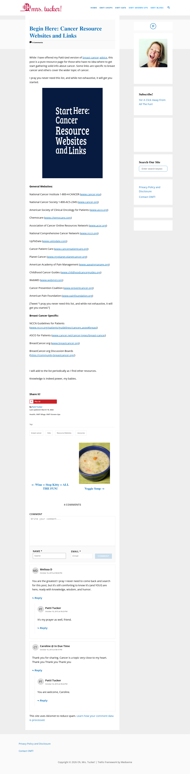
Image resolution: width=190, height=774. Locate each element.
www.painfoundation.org (77, 295)
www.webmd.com (51, 280)
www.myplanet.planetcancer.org (66, 256)
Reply (38, 598)
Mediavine (126, 762)
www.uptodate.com (54, 241)
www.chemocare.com (58, 217)
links (49, 433)
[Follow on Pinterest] (153, 26)
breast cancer (91, 57)
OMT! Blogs (40, 414)
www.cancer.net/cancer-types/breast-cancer (78, 335)
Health (32, 414)
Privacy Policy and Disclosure (35, 743)
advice (103, 57)
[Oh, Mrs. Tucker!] (40, 7)
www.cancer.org (88, 202)
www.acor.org (97, 225)
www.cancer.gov (90, 194)
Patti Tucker (37, 407)
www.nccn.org (89, 233)
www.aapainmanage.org (94, 264)
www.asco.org (98, 210)
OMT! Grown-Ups (53, 414)
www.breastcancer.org (65, 343)
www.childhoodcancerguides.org (81, 272)
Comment (35, 514)
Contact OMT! (26, 750)
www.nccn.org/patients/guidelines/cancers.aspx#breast (63, 327)
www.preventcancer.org (78, 288)
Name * (37, 551)
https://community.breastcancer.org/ (52, 355)
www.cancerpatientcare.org (71, 249)
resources (81, 433)
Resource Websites (64, 433)
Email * (76, 551)
